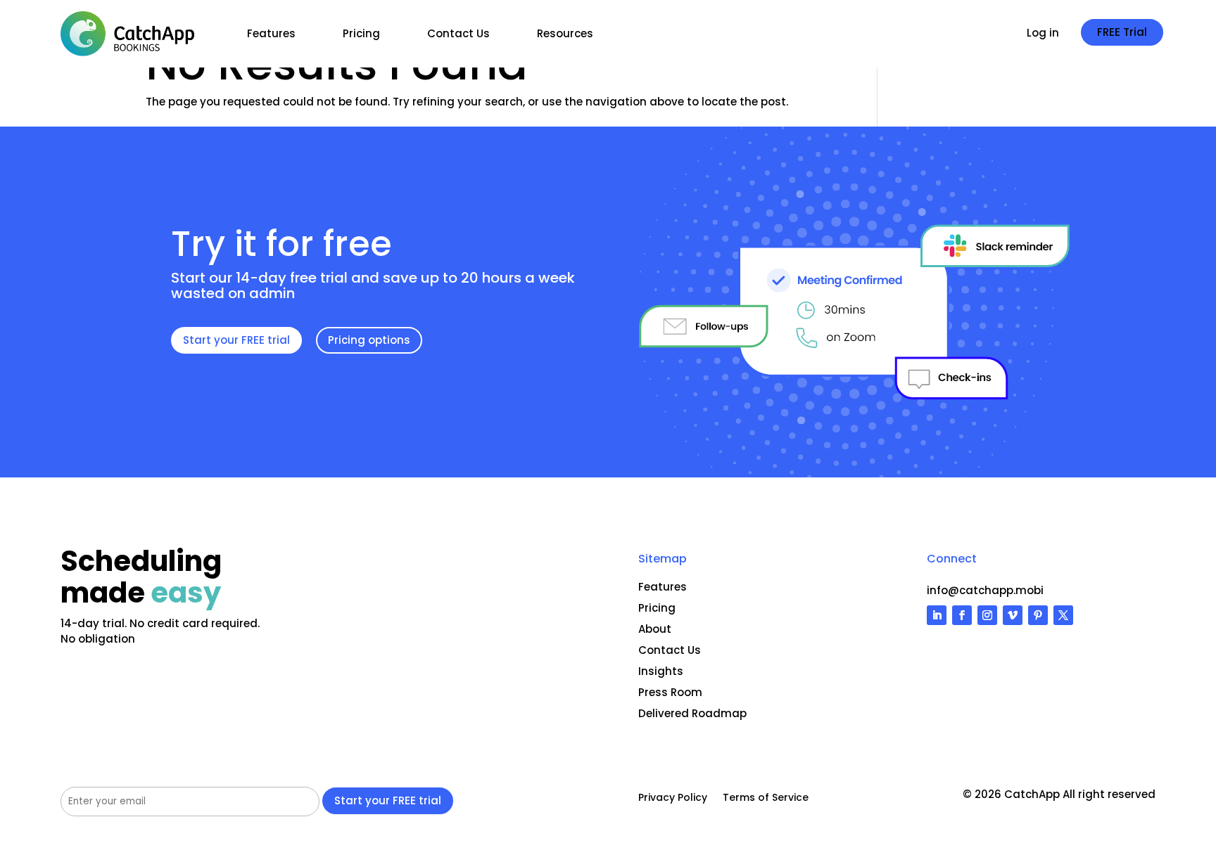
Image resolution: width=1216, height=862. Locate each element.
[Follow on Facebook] (962, 615)
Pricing (361, 33)
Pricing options (369, 340)
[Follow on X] (1063, 615)
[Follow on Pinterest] (1038, 615)
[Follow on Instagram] (987, 615)
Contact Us (458, 33)
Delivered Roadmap (692, 713)
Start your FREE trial (236, 340)
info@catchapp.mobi (985, 590)
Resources (565, 33)
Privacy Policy (672, 798)
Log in (1043, 34)
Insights (660, 671)
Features (271, 33)
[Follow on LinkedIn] (936, 615)
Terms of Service (766, 798)
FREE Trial (1122, 32)
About (654, 629)
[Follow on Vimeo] (1012, 615)
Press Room (670, 692)
